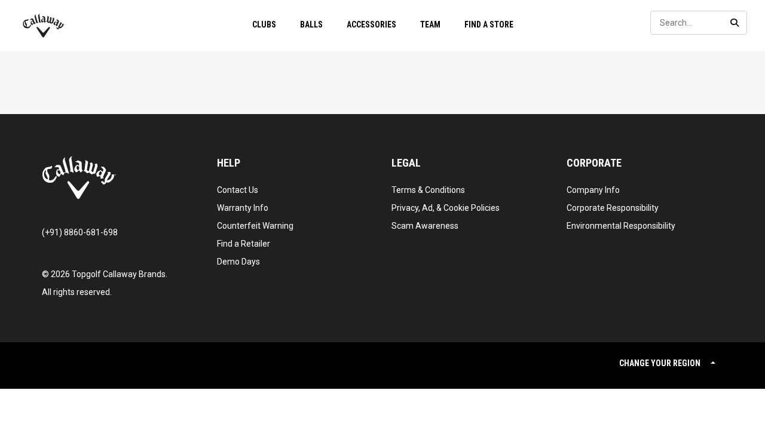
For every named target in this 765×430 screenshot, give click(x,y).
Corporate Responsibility (613, 208)
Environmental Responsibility (621, 226)
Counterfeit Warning (255, 226)
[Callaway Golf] (44, 26)
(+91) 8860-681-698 (80, 232)
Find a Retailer (243, 243)
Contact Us (237, 190)
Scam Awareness (424, 226)
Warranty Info (242, 208)
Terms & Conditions (428, 190)
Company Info (593, 190)
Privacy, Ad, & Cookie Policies (445, 208)
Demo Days (238, 261)
